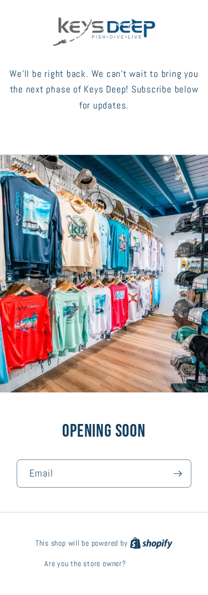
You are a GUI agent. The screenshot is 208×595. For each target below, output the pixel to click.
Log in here (145, 563)
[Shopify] (151, 543)
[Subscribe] (177, 473)
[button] (104, 132)
